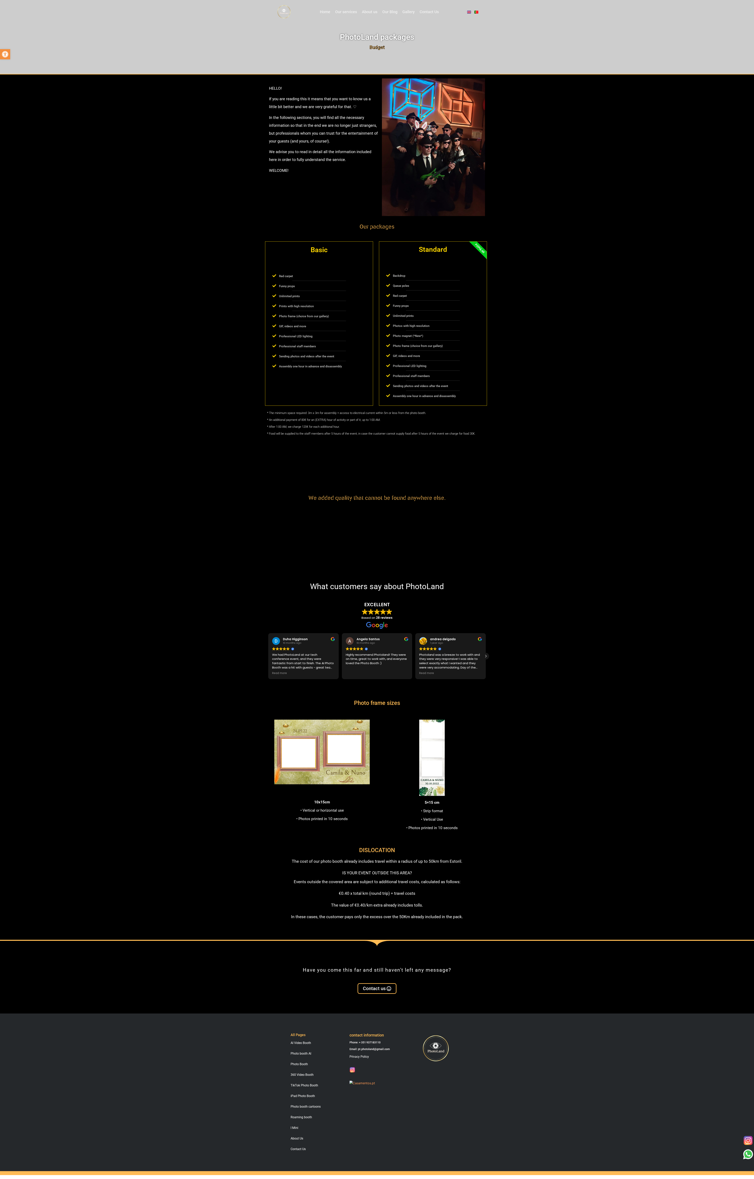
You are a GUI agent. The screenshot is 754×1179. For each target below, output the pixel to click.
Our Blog (389, 12)
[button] (5, 54)
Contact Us (429, 12)
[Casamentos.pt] (362, 1083)
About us (369, 12)
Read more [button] (353, 673)
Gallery (408, 12)
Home (325, 12)
